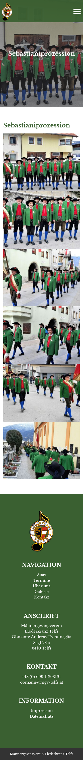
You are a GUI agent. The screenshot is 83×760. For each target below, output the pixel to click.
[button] (77, 11)
